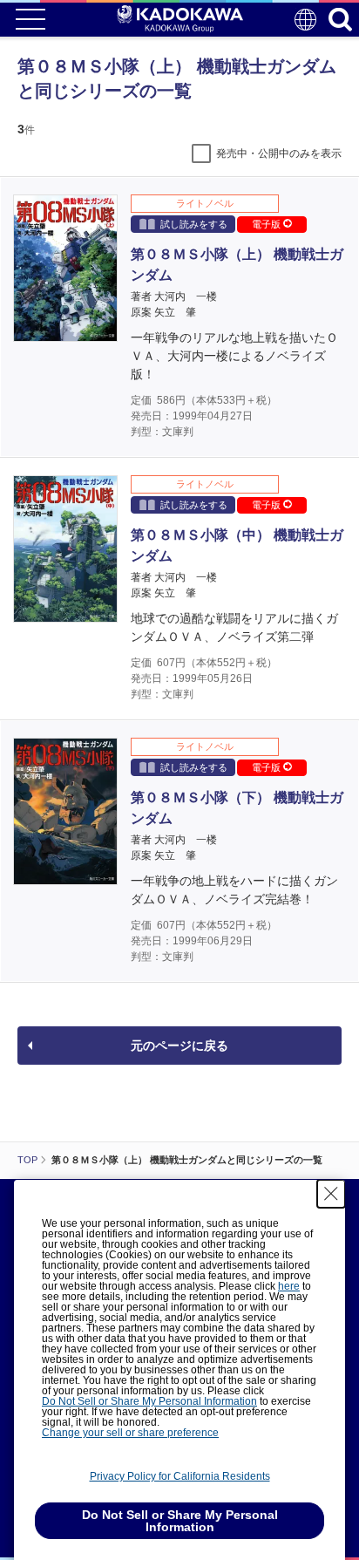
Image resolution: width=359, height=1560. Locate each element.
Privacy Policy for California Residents (180, 1476)
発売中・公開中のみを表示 (279, 153)
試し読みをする (193, 224)
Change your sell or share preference (130, 1432)
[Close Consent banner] (331, 1194)
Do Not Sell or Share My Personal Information (149, 1401)
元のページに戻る (179, 1045)
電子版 (267, 224)
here (289, 1286)
